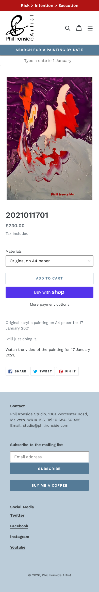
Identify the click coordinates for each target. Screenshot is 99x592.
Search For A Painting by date (49, 50)
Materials (14, 251)
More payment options (49, 304)
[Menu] (90, 28)
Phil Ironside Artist (56, 575)
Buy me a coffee (49, 485)
